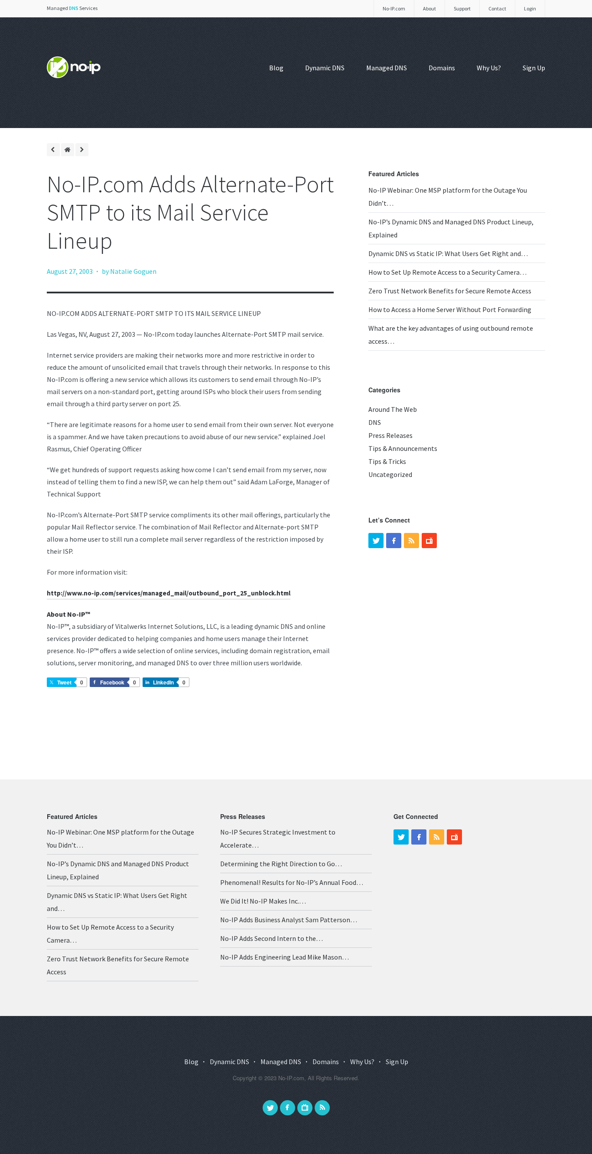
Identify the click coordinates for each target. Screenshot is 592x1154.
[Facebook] (393, 540)
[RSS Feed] (411, 540)
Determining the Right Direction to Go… (281, 863)
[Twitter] (376, 540)
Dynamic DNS (325, 67)
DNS (374, 422)
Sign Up (534, 67)
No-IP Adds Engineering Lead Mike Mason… (284, 957)
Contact (497, 8)
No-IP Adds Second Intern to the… (271, 938)
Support (462, 8)
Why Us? (489, 67)
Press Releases (390, 435)
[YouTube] (429, 540)
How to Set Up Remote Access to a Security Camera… (447, 272)
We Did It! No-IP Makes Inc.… (263, 901)
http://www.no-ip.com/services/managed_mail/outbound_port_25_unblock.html (168, 593)
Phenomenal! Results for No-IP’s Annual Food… (291, 882)
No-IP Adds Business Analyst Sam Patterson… (288, 919)
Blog (276, 67)
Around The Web (392, 409)
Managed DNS (386, 67)
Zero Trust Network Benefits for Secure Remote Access (449, 290)
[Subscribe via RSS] (322, 1107)
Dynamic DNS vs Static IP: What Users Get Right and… (448, 253)
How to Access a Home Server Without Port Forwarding (449, 309)
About (429, 8)
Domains (442, 67)
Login (530, 8)
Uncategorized (390, 474)
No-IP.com (394, 8)
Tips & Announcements (402, 448)
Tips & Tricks (387, 461)
